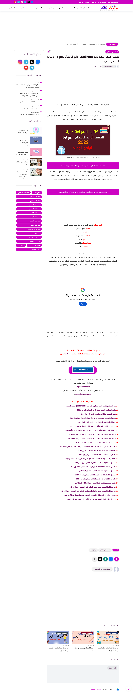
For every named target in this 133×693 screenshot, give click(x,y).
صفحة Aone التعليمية (82, 386)
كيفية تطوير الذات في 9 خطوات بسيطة (22, 153)
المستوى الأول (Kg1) (35, 241)
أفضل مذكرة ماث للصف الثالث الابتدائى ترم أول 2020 (97, 454)
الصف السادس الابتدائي (34, 237)
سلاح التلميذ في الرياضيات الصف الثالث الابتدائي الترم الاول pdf (27, 86)
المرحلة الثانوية (24, 7)
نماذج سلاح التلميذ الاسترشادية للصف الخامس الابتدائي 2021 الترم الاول (91, 434)
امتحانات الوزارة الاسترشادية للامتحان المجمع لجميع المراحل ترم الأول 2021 (90, 430)
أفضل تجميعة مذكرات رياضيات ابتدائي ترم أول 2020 (98, 414)
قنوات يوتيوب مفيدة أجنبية (31, 108)
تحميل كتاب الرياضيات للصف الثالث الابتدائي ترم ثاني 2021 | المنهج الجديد (90, 458)
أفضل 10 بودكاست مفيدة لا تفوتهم (22, 131)
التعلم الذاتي (71, 7)
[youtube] (15, 2)
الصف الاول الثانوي (35, 200)
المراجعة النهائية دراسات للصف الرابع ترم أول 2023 (108, 649)
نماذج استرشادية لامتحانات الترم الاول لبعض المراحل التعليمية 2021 (93, 418)
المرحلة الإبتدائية (50, 7)
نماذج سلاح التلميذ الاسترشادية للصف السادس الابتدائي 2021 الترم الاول (91, 438)
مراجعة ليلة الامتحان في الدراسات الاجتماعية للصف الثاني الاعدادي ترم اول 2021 (88, 491)
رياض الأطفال (62, 7)
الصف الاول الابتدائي (23, 192)
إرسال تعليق (112, 668)
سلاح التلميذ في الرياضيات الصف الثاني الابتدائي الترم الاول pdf (29, 94)
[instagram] (22, 2)
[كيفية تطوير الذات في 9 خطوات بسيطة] (36, 152)
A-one (69, 353)
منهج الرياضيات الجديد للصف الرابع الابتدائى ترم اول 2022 (96, 409)
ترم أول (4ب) (93, 550)
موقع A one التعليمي (108, 66)
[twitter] (28, 2)
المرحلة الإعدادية (37, 7)
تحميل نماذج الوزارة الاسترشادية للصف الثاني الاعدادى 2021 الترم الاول (91, 499)
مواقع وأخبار (12, 7)
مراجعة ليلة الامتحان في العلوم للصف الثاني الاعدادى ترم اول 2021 (92, 486)
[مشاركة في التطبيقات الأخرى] (94, 559)
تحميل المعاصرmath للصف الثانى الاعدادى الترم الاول (97, 470)
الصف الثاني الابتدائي (35, 217)
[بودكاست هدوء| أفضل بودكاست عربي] (36, 140)
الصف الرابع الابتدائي (112, 52)
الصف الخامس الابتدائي (34, 229)
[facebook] (32, 2)
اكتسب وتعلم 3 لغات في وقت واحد (28, 114)
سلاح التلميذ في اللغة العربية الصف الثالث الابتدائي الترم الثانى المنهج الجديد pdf (87, 446)
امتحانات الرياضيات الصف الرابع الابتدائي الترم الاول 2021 (97, 422)
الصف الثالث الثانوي (35, 212)
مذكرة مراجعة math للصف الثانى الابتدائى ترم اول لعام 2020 (94, 442)
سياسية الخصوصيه (113, 2)
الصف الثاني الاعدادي (35, 221)
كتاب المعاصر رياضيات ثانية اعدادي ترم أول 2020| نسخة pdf (95, 482)
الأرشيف (81, 2)
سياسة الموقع (102, 2)
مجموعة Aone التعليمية (83, 394)
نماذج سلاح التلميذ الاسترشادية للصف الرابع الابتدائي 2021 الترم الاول (92, 426)
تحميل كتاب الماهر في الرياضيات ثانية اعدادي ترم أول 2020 (95, 474)
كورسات (89, 7)
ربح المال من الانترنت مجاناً (22, 163)
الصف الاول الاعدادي (35, 196)
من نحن (94, 2)
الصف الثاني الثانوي (35, 225)
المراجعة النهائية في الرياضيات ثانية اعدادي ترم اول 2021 (95, 478)
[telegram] (25, 2)
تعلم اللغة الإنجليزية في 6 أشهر (95, 44)
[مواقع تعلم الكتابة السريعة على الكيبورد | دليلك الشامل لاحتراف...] (36, 172)
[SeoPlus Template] (118, 689)
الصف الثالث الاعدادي (35, 208)
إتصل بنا (87, 2)
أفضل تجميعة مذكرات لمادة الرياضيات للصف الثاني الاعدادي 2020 (92, 466)
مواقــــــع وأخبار (36, 249)
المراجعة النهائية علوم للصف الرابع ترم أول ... (59, 649)
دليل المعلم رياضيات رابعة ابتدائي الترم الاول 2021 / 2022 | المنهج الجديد (91, 405)
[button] (111, 559)
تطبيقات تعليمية (81, 7)
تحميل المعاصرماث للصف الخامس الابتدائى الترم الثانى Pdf (95, 462)
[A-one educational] (109, 8)
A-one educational (95, 689)
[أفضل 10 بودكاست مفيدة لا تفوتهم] (36, 130)
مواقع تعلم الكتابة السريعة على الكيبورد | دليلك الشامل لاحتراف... (22, 175)
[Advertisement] (66, 27)
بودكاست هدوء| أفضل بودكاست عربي (23, 142)
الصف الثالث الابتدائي (35, 204)
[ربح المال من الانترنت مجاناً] (36, 162)
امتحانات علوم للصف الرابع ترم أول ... (84, 649)
